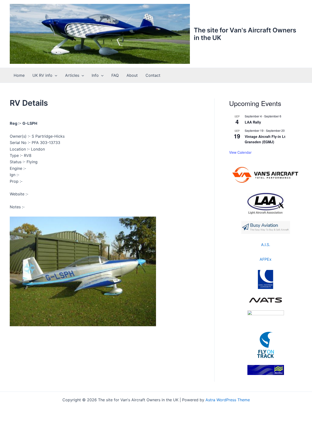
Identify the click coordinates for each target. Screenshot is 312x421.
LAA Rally (253, 122)
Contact (153, 75)
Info (95, 75)
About (132, 75)
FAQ (115, 75)
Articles (72, 75)
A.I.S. (265, 244)
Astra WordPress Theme (227, 399)
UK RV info (42, 75)
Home (19, 75)
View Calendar (240, 152)
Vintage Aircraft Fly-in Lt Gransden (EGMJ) (265, 139)
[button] (54, 75)
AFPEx (266, 259)
